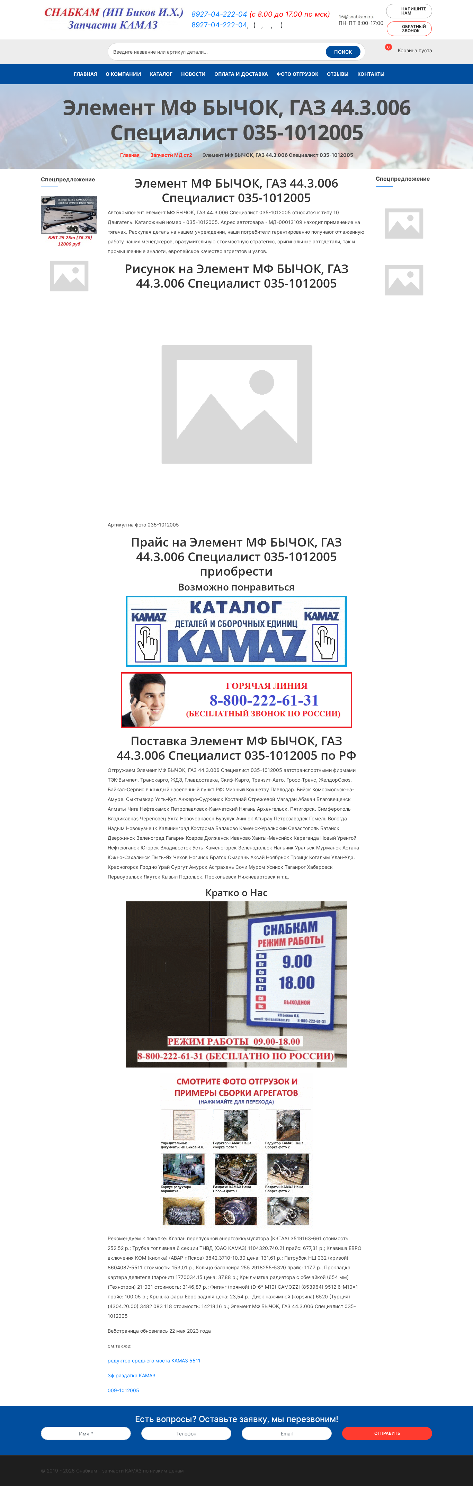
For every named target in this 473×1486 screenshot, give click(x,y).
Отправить (387, 1433)
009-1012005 (123, 1390)
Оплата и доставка (241, 74)
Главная (85, 74)
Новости (193, 74)
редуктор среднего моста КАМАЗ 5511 (154, 1360)
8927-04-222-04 (219, 14)
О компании (123, 74)
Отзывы (338, 74)
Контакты (371, 74)
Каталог (161, 74)
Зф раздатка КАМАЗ (131, 1375)
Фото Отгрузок (297, 74)
